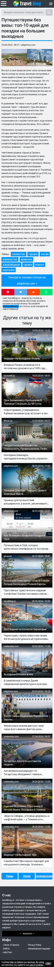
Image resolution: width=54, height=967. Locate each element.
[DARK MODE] (51, 4)
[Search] (49, 12)
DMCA (6, 948)
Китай (45, 254)
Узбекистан (10, 259)
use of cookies (36, 965)
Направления (44, 876)
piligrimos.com (28, 45)
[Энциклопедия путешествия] (27, 3)
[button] (7, 292)
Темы (9, 876)
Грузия (27, 264)
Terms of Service (11, 945)
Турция (33, 254)
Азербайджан (11, 264)
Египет (39, 264)
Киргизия (9, 270)
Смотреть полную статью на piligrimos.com (27, 280)
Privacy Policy (34, 945)
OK (48, 964)
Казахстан (18, 254)
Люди (26, 876)
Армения (26, 259)
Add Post (7, 952)
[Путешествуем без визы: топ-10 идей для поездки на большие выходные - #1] (14, 57)
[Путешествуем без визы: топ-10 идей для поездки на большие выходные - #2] (40, 57)
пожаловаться (10, 306)
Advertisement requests (39, 948)
